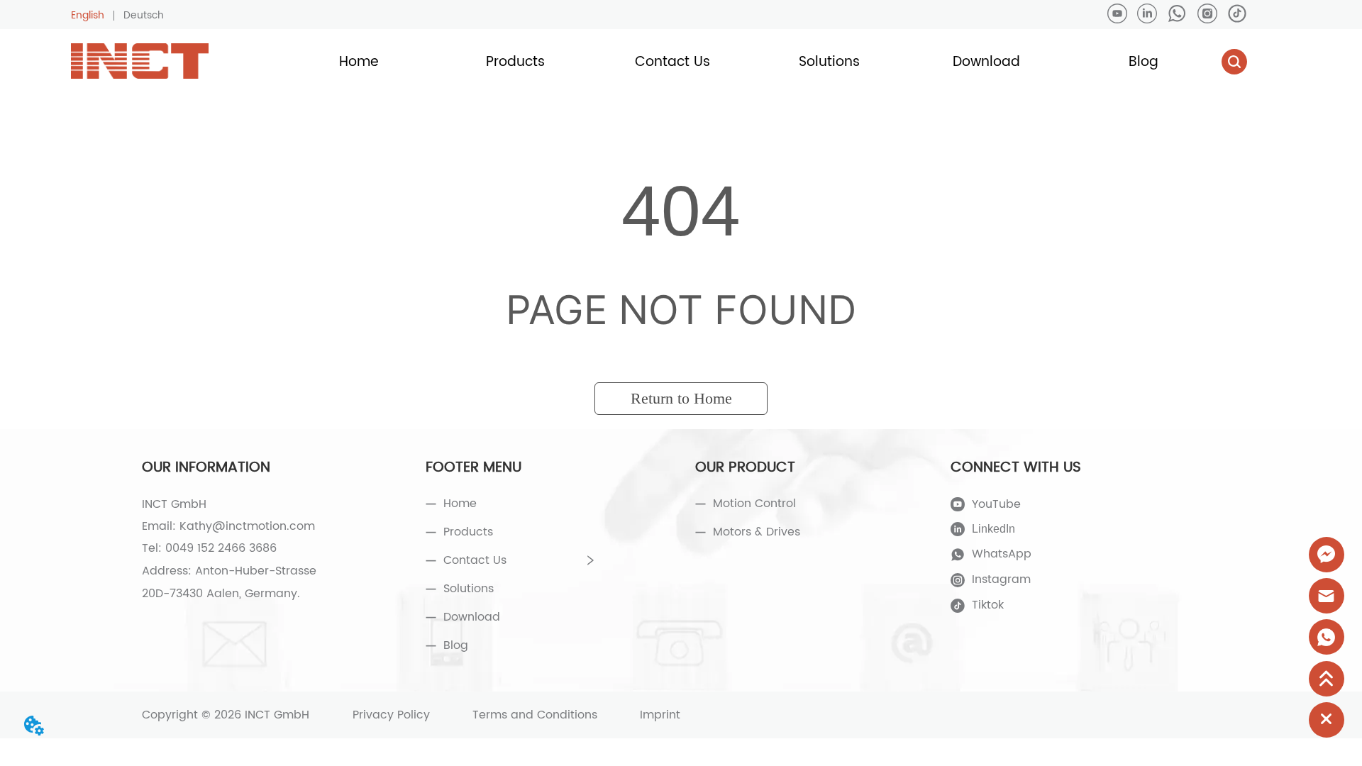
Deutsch (143, 15)
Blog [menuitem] (1143, 62)
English (87, 15)
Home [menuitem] (359, 62)
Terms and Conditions (534, 715)
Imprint (660, 715)
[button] (515, 62)
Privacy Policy (391, 715)
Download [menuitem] (986, 62)
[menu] (751, 61)
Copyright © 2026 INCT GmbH (225, 715)
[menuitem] (515, 61)
